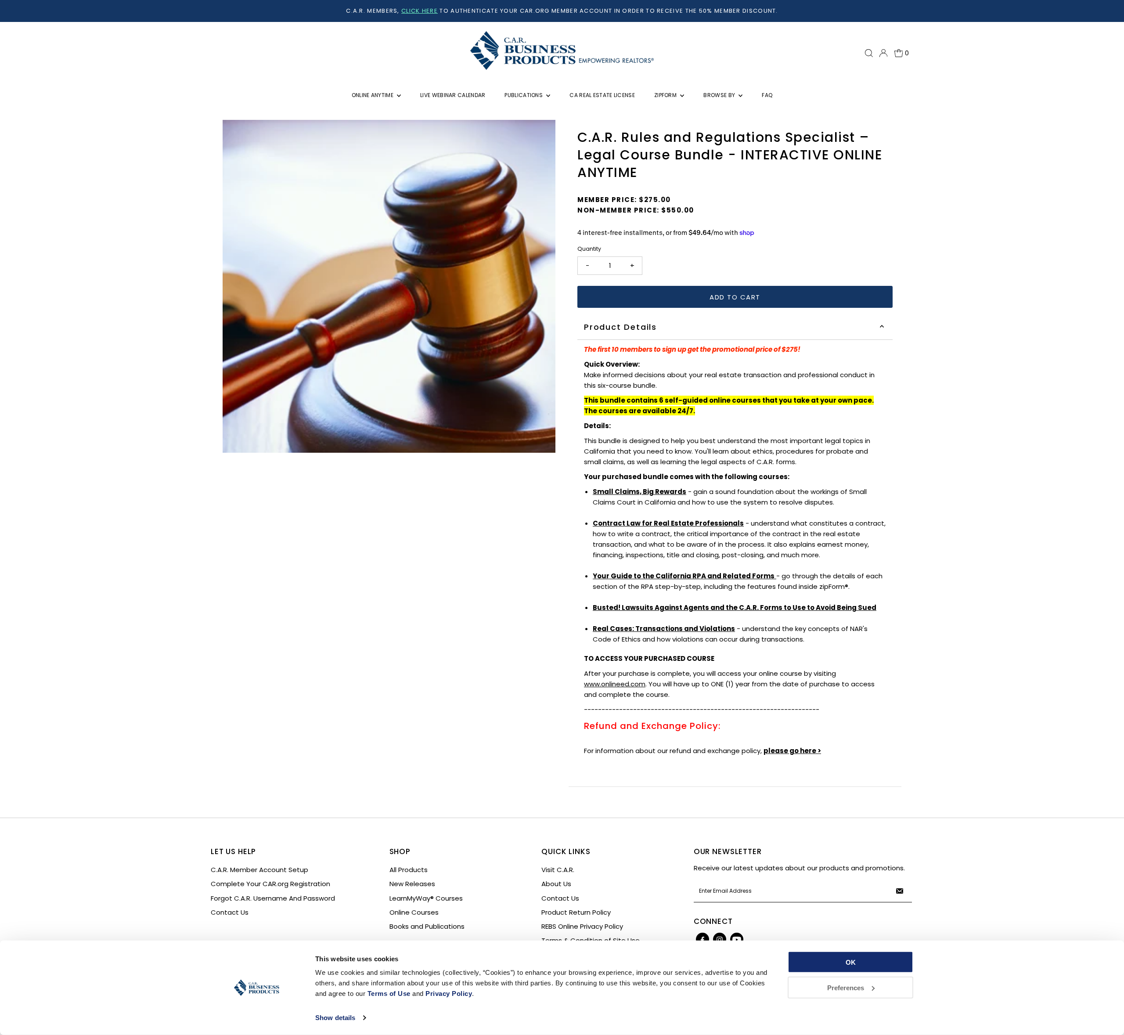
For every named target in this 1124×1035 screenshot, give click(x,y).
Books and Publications (427, 926)
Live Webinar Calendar (452, 95)
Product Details (620, 326)
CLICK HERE (419, 11)
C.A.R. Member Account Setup (259, 869)
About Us (556, 883)
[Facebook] (702, 939)
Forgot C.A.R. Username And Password (273, 898)
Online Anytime (373, 95)
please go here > (792, 750)
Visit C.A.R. (557, 869)
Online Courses (414, 912)
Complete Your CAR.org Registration (270, 883)
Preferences (845, 987)
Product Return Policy (576, 912)
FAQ (767, 95)
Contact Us (230, 912)
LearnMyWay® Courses (426, 898)
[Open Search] (869, 53)
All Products (408, 869)
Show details (335, 1017)
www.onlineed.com (614, 684)
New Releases (412, 883)
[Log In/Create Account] (883, 53)
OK (851, 962)
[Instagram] (719, 939)
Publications (524, 95)
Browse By (719, 95)
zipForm (666, 95)
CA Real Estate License (602, 95)
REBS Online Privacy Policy (582, 926)
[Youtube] (736, 939)
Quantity (589, 248)
